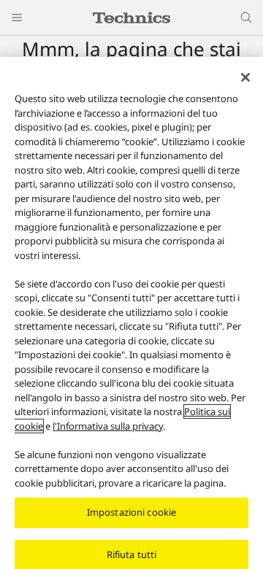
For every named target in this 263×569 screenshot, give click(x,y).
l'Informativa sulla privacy (108, 426)
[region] (131, 313)
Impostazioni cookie (131, 512)
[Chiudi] (245, 77)
